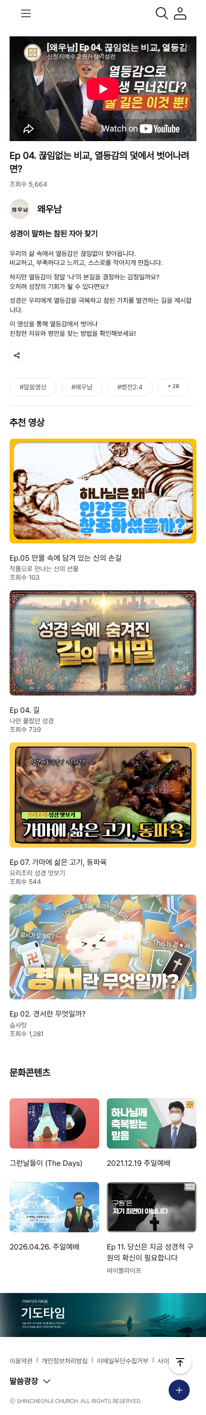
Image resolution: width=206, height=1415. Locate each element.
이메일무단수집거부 (123, 1361)
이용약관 (21, 1361)
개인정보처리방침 (65, 1361)
